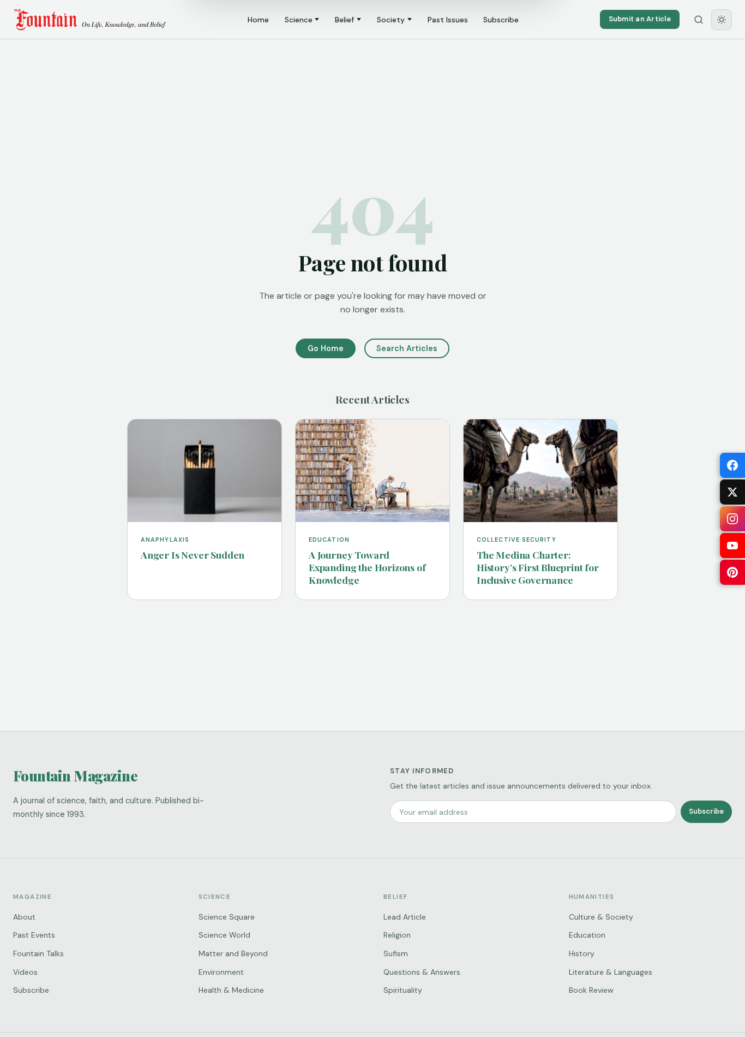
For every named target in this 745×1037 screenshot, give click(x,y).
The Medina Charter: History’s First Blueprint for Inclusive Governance (538, 567)
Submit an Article (640, 18)
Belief (344, 20)
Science (299, 20)
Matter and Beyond (233, 953)
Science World (224, 935)
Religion (397, 935)
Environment (221, 972)
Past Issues (448, 20)
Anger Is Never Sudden (192, 554)
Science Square (227, 917)
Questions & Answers (421, 972)
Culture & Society (601, 917)
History (581, 953)
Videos (25, 972)
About (24, 917)
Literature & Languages (610, 972)
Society (391, 20)
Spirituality (402, 990)
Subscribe (501, 20)
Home (258, 20)
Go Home (326, 348)
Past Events (34, 935)
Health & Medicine (231, 990)
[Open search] (698, 19)
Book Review (591, 990)
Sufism (395, 953)
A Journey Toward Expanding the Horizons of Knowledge (367, 567)
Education (587, 935)
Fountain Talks (38, 953)
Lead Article (404, 917)
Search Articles (406, 348)
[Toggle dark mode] (721, 19)
